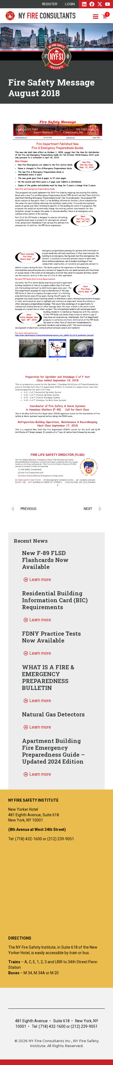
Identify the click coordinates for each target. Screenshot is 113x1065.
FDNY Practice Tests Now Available (51, 637)
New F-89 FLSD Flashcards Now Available (45, 560)
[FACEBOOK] (92, 4)
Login (70, 4)
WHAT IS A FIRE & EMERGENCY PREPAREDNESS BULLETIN (48, 677)
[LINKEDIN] (84, 4)
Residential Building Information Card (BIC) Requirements (55, 600)
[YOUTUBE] (107, 4)
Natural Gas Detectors (53, 714)
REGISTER (49, 4)
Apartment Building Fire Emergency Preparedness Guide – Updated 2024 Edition (53, 751)
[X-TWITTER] (100, 4)
